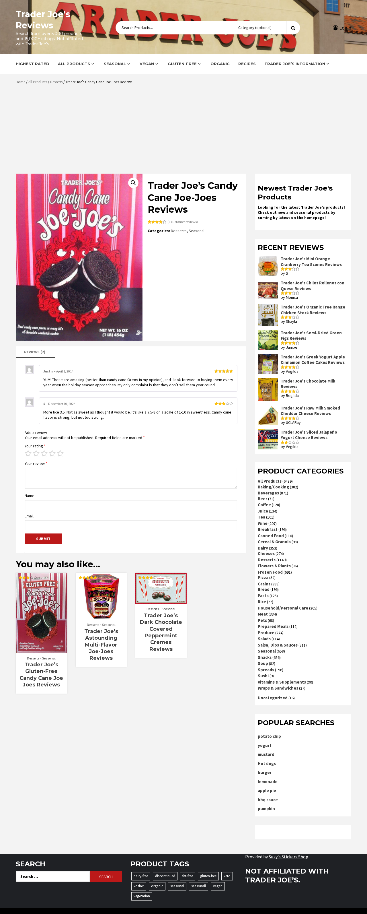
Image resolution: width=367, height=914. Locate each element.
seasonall (198, 886)
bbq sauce (268, 799)
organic (157, 886)
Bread (264, 589)
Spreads (266, 669)
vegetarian (142, 896)
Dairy (263, 548)
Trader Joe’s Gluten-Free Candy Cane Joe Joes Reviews (41, 674)
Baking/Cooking (273, 487)
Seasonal (115, 63)
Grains (264, 584)
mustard (266, 754)
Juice (263, 511)
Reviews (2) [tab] (34, 351)
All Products (74, 63)
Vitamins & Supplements (282, 682)
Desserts (56, 81)
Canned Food (271, 535)
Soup (263, 663)
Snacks (265, 657)
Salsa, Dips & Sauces (278, 645)
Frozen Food (270, 572)
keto (227, 876)
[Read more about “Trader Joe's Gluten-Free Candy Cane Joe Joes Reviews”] (41, 650)
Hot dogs (267, 763)
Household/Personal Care (283, 608)
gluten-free (208, 876)
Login (344, 27)
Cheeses (266, 553)
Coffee (264, 504)
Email (29, 516)
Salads (264, 638)
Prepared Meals (273, 626)
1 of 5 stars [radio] (28, 453)
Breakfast (268, 529)
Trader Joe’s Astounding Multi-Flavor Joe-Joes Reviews (101, 644)
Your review (36, 463)
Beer (262, 498)
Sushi (263, 675)
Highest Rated (32, 63)
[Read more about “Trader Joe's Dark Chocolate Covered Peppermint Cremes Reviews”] (161, 601)
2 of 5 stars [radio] (36, 453)
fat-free (187, 876)
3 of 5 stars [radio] (44, 453)
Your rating (35, 446)
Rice (262, 601)
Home (20, 81)
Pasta (263, 595)
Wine (263, 523)
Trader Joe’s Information (294, 63)
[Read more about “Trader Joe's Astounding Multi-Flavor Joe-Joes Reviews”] (101, 617)
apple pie (267, 790)
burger (265, 772)
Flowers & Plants (274, 565)
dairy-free (141, 876)
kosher (139, 886)
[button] (133, 183)
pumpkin (266, 808)
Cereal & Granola (274, 541)
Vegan (147, 63)
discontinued (165, 876)
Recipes (247, 63)
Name (29, 495)
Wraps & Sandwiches (278, 688)
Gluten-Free (182, 63)
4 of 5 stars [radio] (52, 453)
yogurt (265, 745)
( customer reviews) (182, 222)
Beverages (268, 493)
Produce (266, 632)
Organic (220, 63)
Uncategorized (273, 697)
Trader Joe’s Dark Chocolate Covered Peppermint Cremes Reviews (161, 632)
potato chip (269, 736)
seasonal (177, 886)
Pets (262, 620)
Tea (261, 517)
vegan (217, 886)
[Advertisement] (185, 131)
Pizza (263, 577)
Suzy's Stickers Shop (288, 856)
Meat (263, 614)
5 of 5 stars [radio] (60, 453)
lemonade (268, 781)
